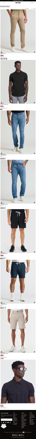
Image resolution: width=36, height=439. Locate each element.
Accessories (15, 423)
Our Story (23, 421)
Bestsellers (15, 414)
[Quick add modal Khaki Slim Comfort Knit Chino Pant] (34, 52)
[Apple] (21, 435)
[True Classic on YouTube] (8, 422)
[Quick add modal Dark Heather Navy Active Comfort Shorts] (34, 302)
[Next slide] (27, 0)
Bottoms (14, 417)
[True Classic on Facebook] (1, 422)
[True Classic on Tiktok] (10, 422)
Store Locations (24, 414)
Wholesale (23, 424)
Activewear (15, 418)
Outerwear (15, 419)
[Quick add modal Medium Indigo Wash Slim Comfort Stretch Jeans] (34, 153)
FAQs (30, 418)
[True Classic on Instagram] (5, 422)
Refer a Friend (23, 420)
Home (1, 5)
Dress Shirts (15, 420)
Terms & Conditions (12, 432)
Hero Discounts (23, 419)
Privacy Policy (6, 432)
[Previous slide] (8, 0)
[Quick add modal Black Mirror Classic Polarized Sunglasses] (34, 402)
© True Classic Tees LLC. (15, 437)
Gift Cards (15, 424)
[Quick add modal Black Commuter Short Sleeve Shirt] (34, 102)
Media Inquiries (32, 417)
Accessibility (32, 424)
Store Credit (32, 419)
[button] (32, 3)
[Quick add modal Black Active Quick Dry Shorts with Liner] (34, 252)
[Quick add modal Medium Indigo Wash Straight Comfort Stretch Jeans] (34, 202)
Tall (13, 421)
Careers (22, 427)
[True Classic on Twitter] (3, 422)
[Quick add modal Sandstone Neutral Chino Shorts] (34, 351)
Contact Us (31, 414)
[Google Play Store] (15, 435)
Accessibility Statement (18, 432)
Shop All (3, 5)
